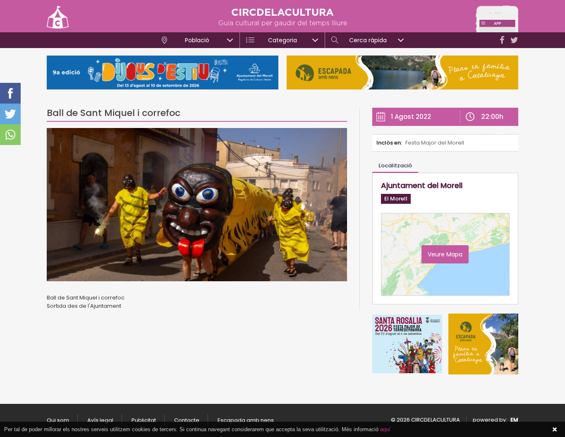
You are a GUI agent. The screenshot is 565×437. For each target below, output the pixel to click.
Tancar (554, 429)
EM (514, 420)
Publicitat (144, 420)
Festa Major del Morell (434, 143)
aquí (385, 429)
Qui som (58, 420)
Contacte (186, 420)
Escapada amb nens (246, 420)
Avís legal (100, 420)
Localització (395, 165)
